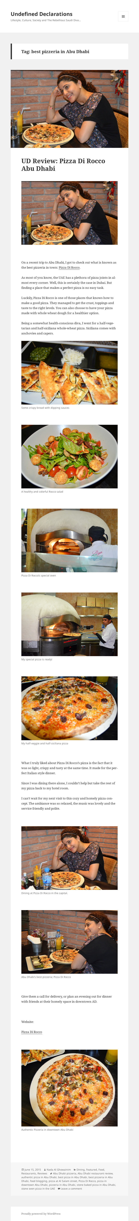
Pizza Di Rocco (69, 267)
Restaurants (28, 1173)
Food (101, 1169)
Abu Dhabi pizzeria (64, 1173)
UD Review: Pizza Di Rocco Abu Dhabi (63, 165)
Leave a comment (71, 1188)
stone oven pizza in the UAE (38, 1188)
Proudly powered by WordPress (40, 1213)
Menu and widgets (123, 21)
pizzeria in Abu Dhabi (62, 1184)
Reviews (42, 1173)
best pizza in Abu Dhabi (72, 1177)
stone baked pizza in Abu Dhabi (96, 1184)
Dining (81, 1169)
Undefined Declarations (41, 13)
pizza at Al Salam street (63, 1181)
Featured (91, 1169)
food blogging (38, 1181)
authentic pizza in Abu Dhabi (39, 1177)
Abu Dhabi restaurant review (95, 1173)
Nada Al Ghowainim (59, 1169)
